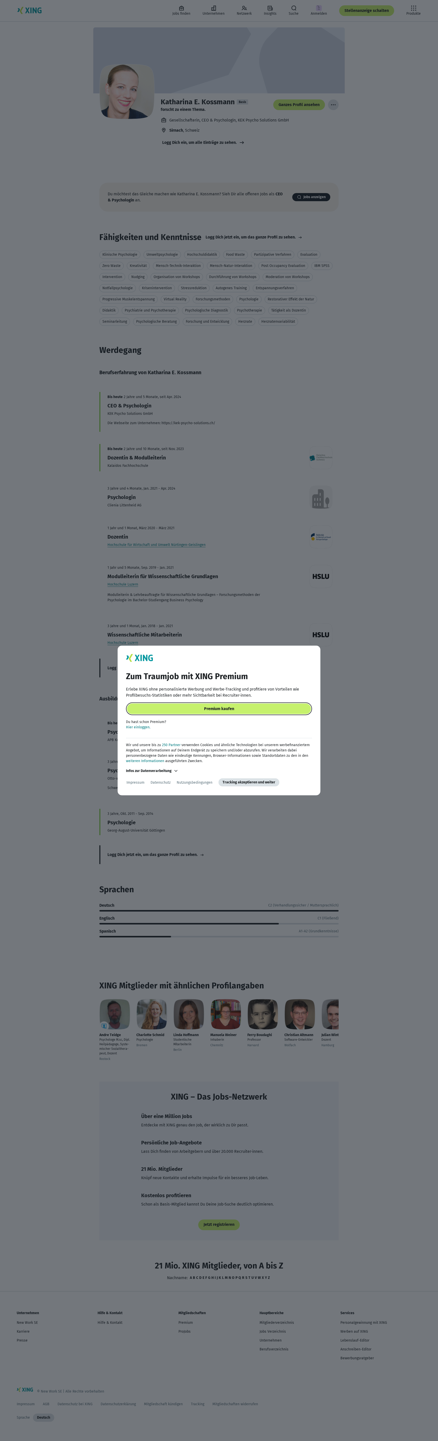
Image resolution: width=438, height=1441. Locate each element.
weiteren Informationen (145, 761)
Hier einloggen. (138, 727)
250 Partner (171, 745)
